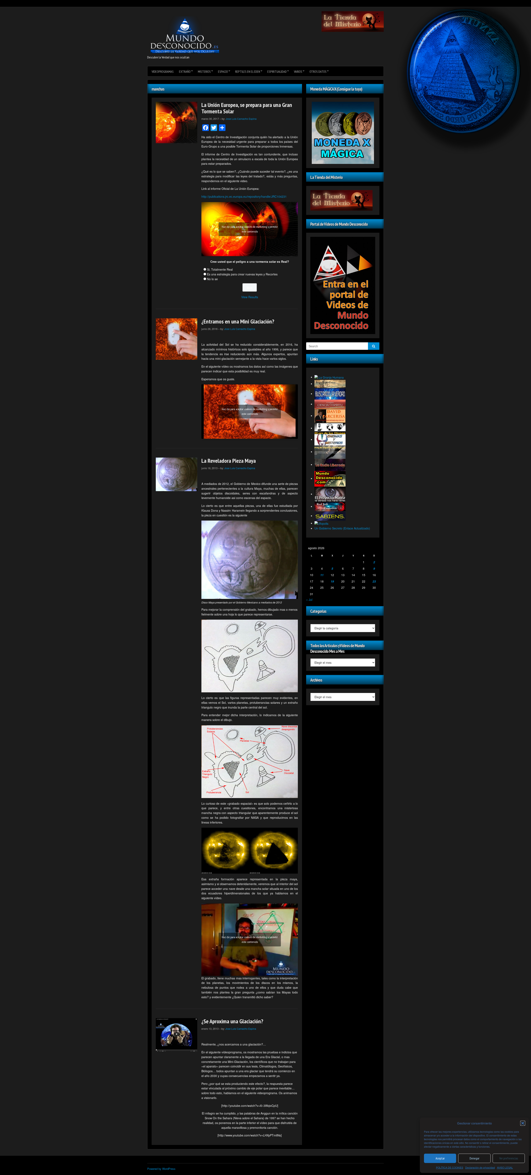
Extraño (185, 71)
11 (322, 575)
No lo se (212, 279)
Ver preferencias (508, 1158)
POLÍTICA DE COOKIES (449, 1167)
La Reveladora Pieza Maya (228, 460)
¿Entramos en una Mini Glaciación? (237, 321)
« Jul (309, 599)
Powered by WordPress (161, 1169)
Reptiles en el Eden (247, 71)
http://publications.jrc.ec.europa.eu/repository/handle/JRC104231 (244, 196)
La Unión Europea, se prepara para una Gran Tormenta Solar (246, 108)
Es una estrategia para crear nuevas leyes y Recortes (242, 274)
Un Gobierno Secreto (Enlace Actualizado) (342, 528)
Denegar (474, 1158)
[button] (523, 1123)
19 (332, 581)
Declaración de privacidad (480, 1167)
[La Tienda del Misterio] (353, 21)
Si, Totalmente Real (220, 269)
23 (374, 581)
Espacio (223, 71)
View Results (249, 297)
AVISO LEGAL (505, 1167)
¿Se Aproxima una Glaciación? (232, 1021)
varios (298, 71)
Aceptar (440, 1158)
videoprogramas (163, 71)
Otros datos (317, 71)
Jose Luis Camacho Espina (241, 118)
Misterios (204, 71)
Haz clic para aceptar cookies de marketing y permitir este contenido (250, 229)
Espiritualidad (277, 71)
